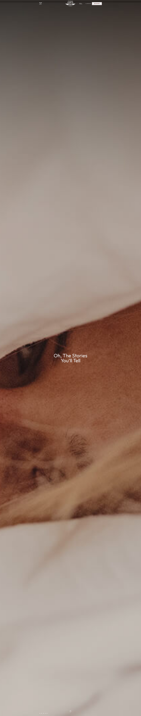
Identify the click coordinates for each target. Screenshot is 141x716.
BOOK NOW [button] (97, 3)
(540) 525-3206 (89, 3)
